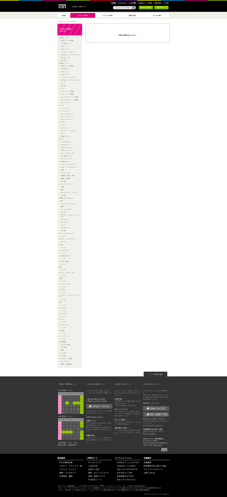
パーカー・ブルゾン (68, 52)
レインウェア (65, 173)
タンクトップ (65, 57)
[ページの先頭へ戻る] (157, 369)
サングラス (65, 219)
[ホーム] (63, 15)
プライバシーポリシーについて (153, 425)
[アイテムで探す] (82, 15)
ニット (63, 83)
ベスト (63, 125)
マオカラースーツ (67, 147)
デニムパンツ (65, 111)
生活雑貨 (63, 342)
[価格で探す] (132, 15)
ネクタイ (64, 212)
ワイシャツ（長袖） (68, 94)
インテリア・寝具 (66, 358)
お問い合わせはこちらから (94, 417)
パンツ (62, 105)
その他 (63, 60)
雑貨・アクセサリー (67, 198)
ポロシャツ (65, 46)
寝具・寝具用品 (66, 364)
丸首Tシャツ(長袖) (67, 66)
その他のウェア (65, 161)
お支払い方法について (123, 384)
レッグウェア (64, 336)
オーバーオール (66, 119)
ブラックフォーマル (68, 153)
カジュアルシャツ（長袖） (70, 100)
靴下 (62, 190)
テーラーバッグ (66, 159)
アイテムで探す (72, 21)
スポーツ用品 (64, 261)
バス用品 (64, 347)
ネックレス (65, 222)
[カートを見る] (146, 7)
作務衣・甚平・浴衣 (68, 175)
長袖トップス (64, 63)
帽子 (62, 206)
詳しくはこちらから (149, 434)
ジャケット (65, 128)
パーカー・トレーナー (68, 77)
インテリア (65, 361)
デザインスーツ (66, 150)
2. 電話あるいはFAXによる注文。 (97, 401)
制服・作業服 (65, 178)
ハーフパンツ (65, 108)
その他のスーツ (66, 156)
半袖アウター (65, 136)
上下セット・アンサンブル (70, 55)
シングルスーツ (66, 142)
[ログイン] (161, 7)
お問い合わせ (157, 445)
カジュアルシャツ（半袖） (70, 97)
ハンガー (64, 353)
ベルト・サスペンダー (68, 204)
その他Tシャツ (66, 43)
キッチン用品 (65, 344)
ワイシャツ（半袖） (68, 91)
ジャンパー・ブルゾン (68, 130)
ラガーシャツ (65, 49)
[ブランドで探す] (107, 15)
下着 (62, 187)
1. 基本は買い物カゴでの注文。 (96, 399)
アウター (63, 122)
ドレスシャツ (65, 102)
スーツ (62, 139)
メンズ (63, 236)
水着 (62, 170)
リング (63, 225)
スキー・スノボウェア (68, 167)
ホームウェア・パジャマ (69, 192)
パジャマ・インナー (67, 184)
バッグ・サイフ (66, 209)
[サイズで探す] (157, 15)
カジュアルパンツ (67, 114)
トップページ (62, 21)
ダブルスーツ (65, 145)
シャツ (62, 88)
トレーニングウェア (68, 164)
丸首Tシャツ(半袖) (67, 41)
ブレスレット (65, 228)
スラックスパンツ (67, 116)
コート (63, 133)
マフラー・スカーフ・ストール (70, 215)
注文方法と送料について (95, 384)
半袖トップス (64, 38)
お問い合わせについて (152, 384)
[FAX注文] (99, 405)
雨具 (62, 350)
